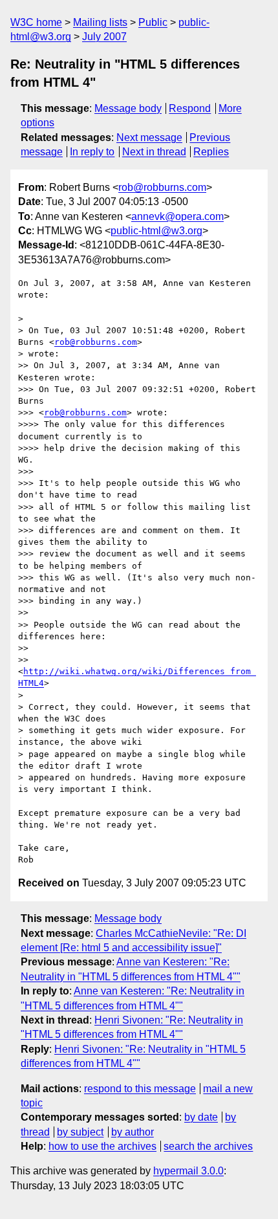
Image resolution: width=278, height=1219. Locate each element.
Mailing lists (100, 22)
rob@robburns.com (162, 187)
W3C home (36, 22)
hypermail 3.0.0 (188, 1170)
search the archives (208, 1146)
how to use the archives (102, 1146)
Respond (190, 108)
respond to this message (140, 1088)
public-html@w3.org (156, 230)
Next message (149, 137)
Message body (128, 108)
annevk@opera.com (177, 216)
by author (132, 1131)
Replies (211, 151)
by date (201, 1117)
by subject (80, 1131)
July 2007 (104, 36)
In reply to (92, 151)
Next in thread (154, 151)
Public (152, 22)
